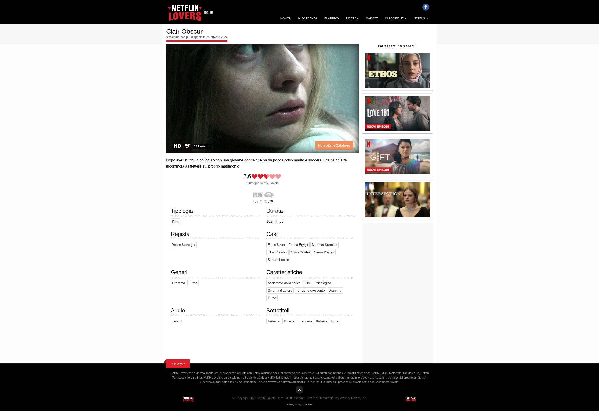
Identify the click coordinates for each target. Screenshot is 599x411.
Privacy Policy (294, 404)
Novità (285, 18)
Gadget (372, 18)
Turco (193, 283)
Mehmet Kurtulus (324, 245)
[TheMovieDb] (268, 194)
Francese (305, 321)
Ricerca (352, 18)
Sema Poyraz (324, 252)
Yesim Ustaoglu (183, 245)
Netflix (420, 18)
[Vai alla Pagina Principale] (185, 14)
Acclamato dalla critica (284, 283)
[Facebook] (425, 7)
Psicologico (322, 283)
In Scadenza (307, 18)
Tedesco (274, 321)
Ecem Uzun (276, 245)
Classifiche (394, 18)
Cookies (308, 404)
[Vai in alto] (299, 389)
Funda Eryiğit (298, 245)
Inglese (289, 321)
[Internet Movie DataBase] (257, 194)
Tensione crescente (310, 290)
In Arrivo (331, 18)
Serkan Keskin (278, 259)
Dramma (178, 283)
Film (175, 221)
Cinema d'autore (280, 290)
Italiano (321, 321)
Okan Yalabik (277, 252)
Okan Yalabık (300, 252)
